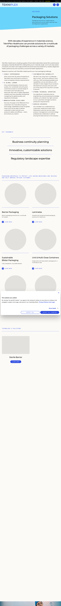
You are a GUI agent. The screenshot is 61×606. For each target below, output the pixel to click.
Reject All (30, 312)
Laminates (37, 212)
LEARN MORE (47, 1)
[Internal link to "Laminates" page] (45, 194)
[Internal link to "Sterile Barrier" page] (16, 345)
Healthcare (36, 11)
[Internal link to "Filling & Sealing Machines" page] (15, 286)
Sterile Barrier (15, 357)
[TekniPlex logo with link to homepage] (10, 5)
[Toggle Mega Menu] (57, 4)
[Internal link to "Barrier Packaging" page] (15, 194)
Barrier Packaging (10, 212)
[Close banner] (58, 292)
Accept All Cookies (50, 312)
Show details (52, 308)
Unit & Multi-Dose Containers (45, 257)
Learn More (8, 222)
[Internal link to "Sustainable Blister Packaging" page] (15, 239)
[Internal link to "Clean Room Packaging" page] (45, 286)
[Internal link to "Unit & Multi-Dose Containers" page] (45, 239)
